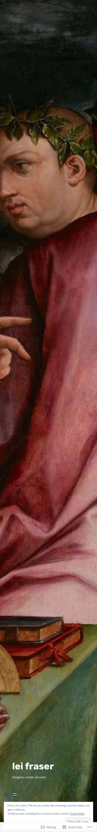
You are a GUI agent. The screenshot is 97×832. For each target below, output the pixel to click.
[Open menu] (33, 794)
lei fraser (33, 766)
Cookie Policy (77, 813)
